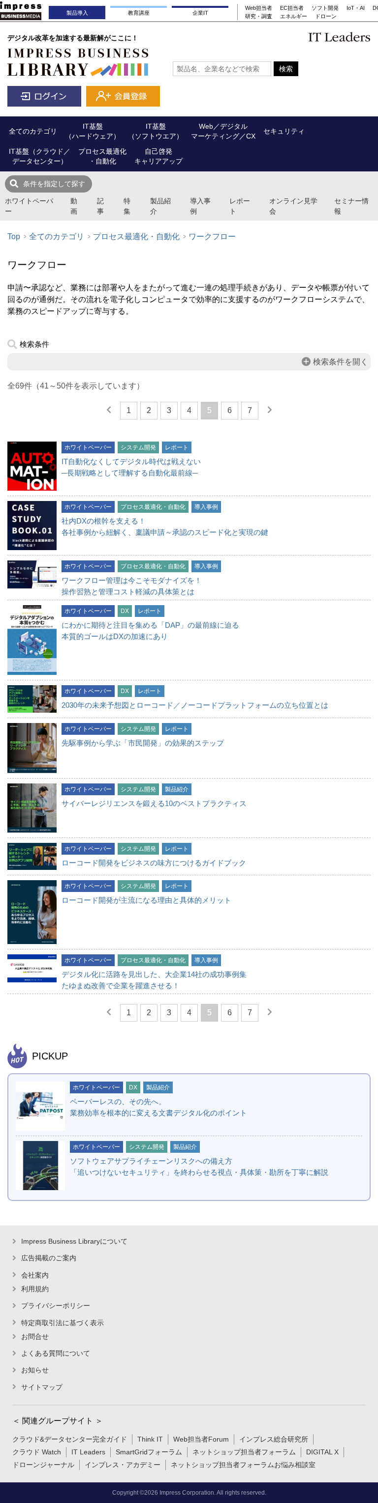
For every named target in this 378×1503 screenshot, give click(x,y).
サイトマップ (42, 1387)
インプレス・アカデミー (122, 1465)
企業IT (200, 13)
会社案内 (35, 1275)
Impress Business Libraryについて (74, 1241)
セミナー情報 (351, 206)
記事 (100, 206)
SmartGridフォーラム (149, 1452)
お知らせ (35, 1370)
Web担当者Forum (201, 1439)
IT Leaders (88, 1452)
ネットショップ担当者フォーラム (244, 1452)
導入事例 (200, 206)
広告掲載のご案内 (48, 1258)
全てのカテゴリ (56, 236)
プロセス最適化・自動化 (136, 236)
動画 (73, 206)
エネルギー (293, 16)
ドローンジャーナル (43, 1465)
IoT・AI (355, 8)
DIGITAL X (322, 1452)
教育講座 (139, 13)
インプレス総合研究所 (273, 1439)
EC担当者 (292, 8)
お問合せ (35, 1336)
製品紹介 (160, 206)
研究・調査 (258, 16)
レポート (239, 206)
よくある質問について (55, 1353)
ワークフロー (212, 236)
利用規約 (35, 1289)
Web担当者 (258, 8)
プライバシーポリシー (55, 1305)
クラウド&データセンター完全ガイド (69, 1439)
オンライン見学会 (293, 206)
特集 (127, 206)
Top (13, 236)
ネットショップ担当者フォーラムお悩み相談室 (243, 1465)
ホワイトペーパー (29, 206)
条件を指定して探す (54, 184)
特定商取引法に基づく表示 (62, 1323)
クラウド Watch (36, 1452)
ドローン (326, 16)
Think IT (150, 1439)
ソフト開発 (325, 8)
